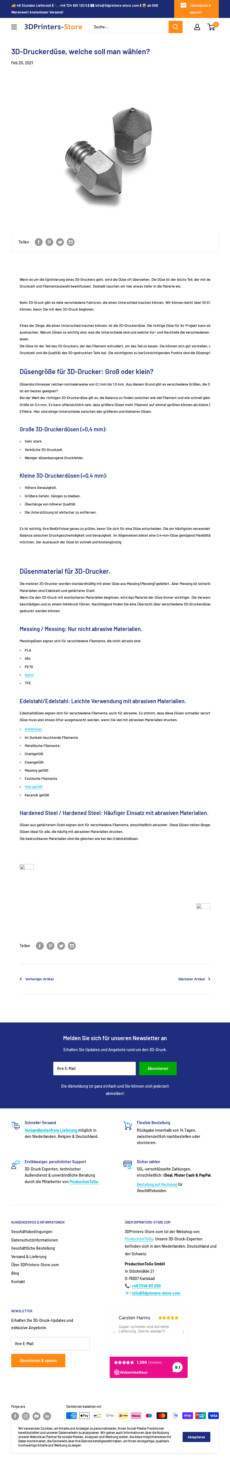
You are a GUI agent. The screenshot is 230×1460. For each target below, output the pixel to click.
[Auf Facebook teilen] (39, 242)
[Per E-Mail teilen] (71, 242)
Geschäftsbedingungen (31, 1231)
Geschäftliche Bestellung (33, 1248)
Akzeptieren (196, 1437)
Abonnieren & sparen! (200, 8)
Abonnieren (158, 1068)
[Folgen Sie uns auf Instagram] (26, 1416)
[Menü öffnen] (14, 27)
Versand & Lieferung (29, 1256)
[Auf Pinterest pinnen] (49, 242)
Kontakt (18, 1281)
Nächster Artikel (191, 979)
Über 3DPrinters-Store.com (35, 1264)
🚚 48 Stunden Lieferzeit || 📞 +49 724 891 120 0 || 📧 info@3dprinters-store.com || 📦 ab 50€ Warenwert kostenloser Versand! (84, 8)
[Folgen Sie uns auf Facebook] (15, 1416)
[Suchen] (176, 27)
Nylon (29, 675)
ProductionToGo (139, 1238)
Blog (15, 1273)
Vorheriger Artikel (39, 979)
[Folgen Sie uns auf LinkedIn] (47, 1416)
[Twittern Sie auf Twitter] (60, 242)
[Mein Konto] (197, 27)
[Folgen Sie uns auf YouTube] (36, 1416)
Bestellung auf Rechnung (157, 1184)
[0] (211, 27)
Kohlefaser (33, 729)
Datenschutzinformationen (34, 1240)
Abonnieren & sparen (38, 1360)
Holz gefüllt (34, 786)
